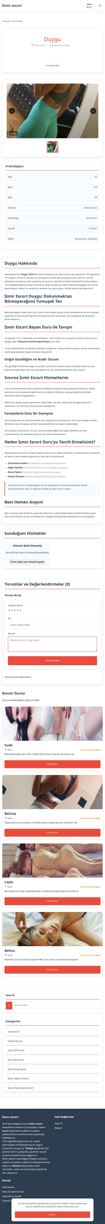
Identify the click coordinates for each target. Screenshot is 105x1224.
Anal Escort (14, 1031)
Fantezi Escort (15, 1041)
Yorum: (11, 633)
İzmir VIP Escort (16, 1050)
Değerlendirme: (15, 605)
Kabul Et (52, 1215)
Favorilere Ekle (52, 65)
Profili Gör (52, 764)
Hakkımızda (8, 1187)
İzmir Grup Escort (17, 1069)
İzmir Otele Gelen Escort (20, 1087)
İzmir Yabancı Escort (18, 1078)
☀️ (100, 5)
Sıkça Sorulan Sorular (13, 1191)
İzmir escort (12, 5)
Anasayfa (6, 21)
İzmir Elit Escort (16, 1059)
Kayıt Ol (59, 1123)
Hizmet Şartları (10, 1200)
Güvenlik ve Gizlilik (11, 1196)
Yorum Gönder (53, 660)
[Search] (9, 1005)
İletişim (58, 1127)
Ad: (9, 618)
